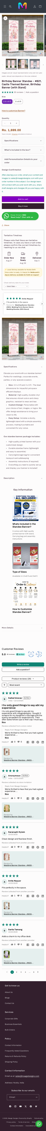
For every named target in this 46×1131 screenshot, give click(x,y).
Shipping (15, 134)
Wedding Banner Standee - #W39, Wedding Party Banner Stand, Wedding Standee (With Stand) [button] (18, 914)
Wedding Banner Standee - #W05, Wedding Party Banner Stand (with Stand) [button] (18, 760)
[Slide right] (43, 65)
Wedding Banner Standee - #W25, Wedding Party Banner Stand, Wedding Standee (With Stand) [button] (18, 963)
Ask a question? (23, 670)
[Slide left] (2, 65)
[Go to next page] (38, 972)
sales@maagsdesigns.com (27, 1076)
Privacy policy (11, 1122)
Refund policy (38, 1118)
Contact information (16, 1125)
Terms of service (23, 1122)
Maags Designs (13, 1118)
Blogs (7, 998)
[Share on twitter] (32, 742)
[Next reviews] (42, 303)
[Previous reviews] (4, 303)
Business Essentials (13, 1024)
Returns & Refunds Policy (15, 1056)
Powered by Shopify (25, 1118)
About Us (9, 992)
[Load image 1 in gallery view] (11, 64)
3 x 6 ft (18, 101)
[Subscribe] (36, 1097)
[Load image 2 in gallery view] (23, 64)
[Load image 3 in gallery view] (34, 64)
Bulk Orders (10, 1030)
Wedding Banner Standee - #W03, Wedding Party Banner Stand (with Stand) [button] (18, 817)
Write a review (23, 664)
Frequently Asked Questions (17, 1051)
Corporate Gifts (11, 1019)
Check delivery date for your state (16, 283)
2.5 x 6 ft (7, 101)
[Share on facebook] (27, 742)
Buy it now (23, 206)
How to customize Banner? (13, 111)
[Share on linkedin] (42, 742)
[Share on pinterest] (37, 742)
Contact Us (9, 1003)
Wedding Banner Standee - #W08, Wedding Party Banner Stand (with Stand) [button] (18, 865)
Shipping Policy (11, 1062)
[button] (5, 6)
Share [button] (6, 225)
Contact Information (13, 1045)
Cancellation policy (32, 1125)
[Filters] (4, 685)
